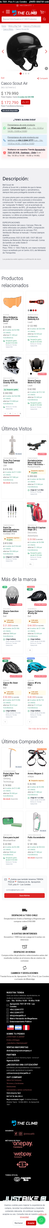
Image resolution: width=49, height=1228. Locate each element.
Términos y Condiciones (15, 1083)
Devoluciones (11, 1086)
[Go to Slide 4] (28, 73)
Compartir (44, 78)
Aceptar (31, 1223)
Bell (2, 78)
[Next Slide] (46, 51)
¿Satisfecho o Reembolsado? (17, 1043)
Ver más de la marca (37, 728)
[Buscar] (44, 19)
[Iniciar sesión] (33, 12)
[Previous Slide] (3, 51)
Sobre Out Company (14, 1080)
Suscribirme (24, 895)
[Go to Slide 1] (20, 73)
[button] (24, 51)
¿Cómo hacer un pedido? (15, 1037)
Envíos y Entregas (13, 1040)
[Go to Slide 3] (26, 73)
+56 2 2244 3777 (26, 5)
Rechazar (19, 1223)
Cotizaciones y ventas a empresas (19, 1090)
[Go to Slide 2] (23, 73)
